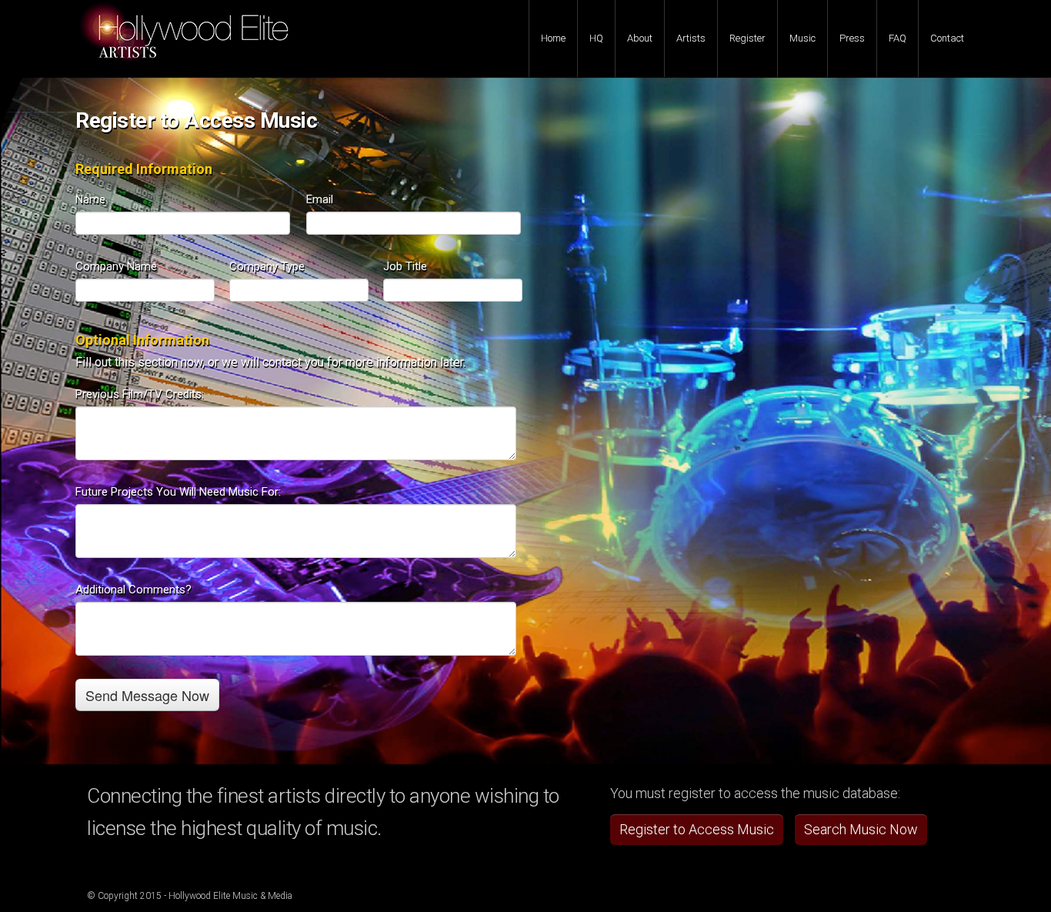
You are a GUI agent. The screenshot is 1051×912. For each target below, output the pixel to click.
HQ (596, 38)
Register (747, 38)
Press (852, 38)
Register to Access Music (696, 829)
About (639, 38)
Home (553, 38)
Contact (947, 38)
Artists (691, 38)
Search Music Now (861, 829)
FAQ (897, 38)
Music (802, 38)
